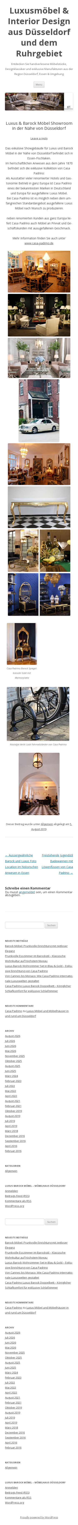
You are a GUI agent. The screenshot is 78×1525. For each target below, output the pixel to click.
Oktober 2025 (13, 1061)
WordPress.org (14, 1206)
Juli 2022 (10, 1086)
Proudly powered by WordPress (39, 1517)
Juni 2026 (10, 1046)
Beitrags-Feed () (17, 1196)
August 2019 (12, 1116)
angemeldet (27, 892)
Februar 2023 (13, 1081)
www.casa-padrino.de (39, 243)
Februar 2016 (13, 1151)
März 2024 (11, 1076)
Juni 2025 (10, 1071)
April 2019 (11, 1126)
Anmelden (11, 1191)
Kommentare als (18, 1201)
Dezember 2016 (15, 1136)
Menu (39, 84)
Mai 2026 (10, 1051)
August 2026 (12, 1036)
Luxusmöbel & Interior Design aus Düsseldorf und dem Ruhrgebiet (39, 32)
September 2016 (15, 1141)
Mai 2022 (10, 1091)
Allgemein (47, 824)
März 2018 (11, 1131)
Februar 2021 (13, 1106)
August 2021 (12, 1101)
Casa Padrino (13, 1011)
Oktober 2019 (13, 1111)
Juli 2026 (10, 1041)
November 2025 (15, 1056)
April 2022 (11, 1096)
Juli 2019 (10, 1121)
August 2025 (12, 1066)
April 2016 (11, 1146)
